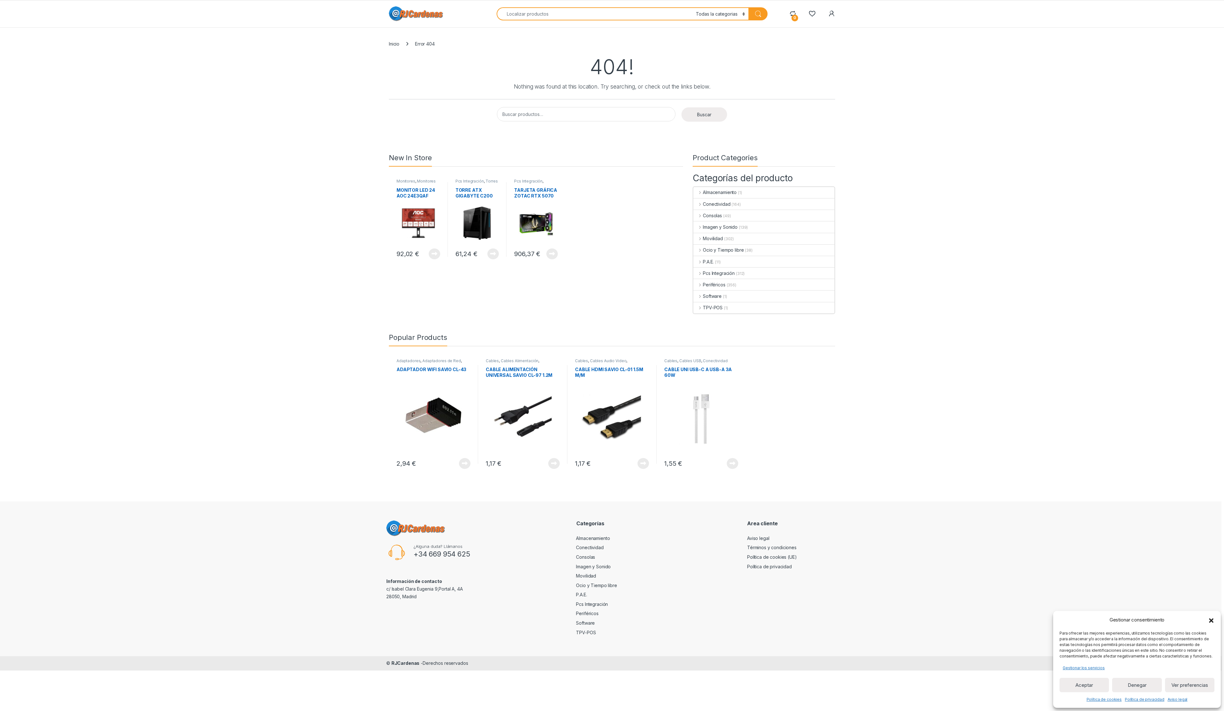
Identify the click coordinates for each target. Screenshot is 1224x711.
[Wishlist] (812, 14)
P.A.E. (708, 261)
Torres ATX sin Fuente (476, 183)
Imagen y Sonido (720, 227)
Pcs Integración (469, 181)
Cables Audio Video (608, 360)
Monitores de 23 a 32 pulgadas (416, 183)
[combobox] (594, 13)
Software (712, 296)
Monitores (406, 181)
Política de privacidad (1144, 699)
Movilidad (713, 238)
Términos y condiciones (772, 547)
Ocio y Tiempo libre (723, 250)
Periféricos (714, 284)
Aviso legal (1177, 699)
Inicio (394, 44)
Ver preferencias (1189, 685)
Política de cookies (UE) (772, 557)
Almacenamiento (720, 192)
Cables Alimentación (519, 360)
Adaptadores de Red (441, 360)
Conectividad (716, 204)
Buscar (704, 114)
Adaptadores (408, 360)
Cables (492, 360)
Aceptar (1084, 685)
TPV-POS (713, 307)
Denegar (1137, 685)
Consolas (712, 215)
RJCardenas (405, 663)
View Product (432, 253)
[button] (1211, 620)
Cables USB (690, 360)
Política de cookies (1104, 699)
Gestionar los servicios (1084, 667)
